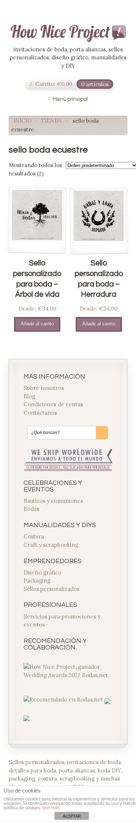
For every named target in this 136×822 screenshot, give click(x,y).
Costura (34, 536)
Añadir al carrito (37, 324)
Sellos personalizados (51, 588)
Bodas (31, 508)
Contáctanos (40, 412)
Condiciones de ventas (53, 404)
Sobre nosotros (44, 387)
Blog (29, 396)
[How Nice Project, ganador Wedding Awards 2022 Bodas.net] (68, 675)
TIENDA (51, 120)
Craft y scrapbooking (51, 544)
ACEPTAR (72, 816)
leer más (50, 807)
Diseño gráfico (42, 572)
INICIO (22, 120)
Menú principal (70, 99)
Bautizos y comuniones (53, 500)
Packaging (37, 580)
